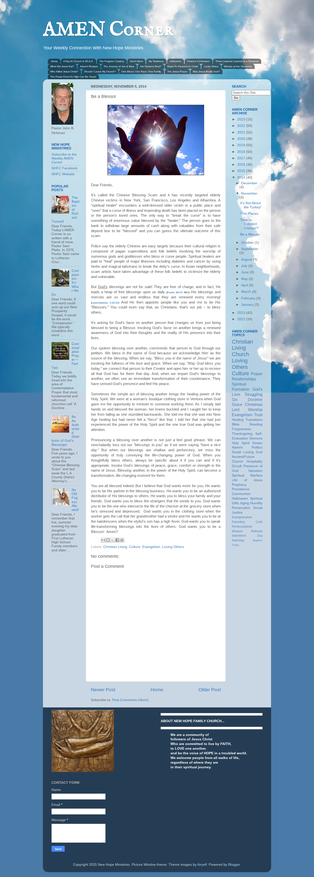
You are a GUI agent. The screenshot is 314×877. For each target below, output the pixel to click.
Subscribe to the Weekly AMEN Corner (64, 158)
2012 (241, 319)
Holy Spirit (240, 443)
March (246, 291)
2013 (241, 313)
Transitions (254, 420)
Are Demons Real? (150, 66)
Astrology (238, 540)
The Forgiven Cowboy (111, 61)
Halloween (175, 61)
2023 (241, 119)
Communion (241, 494)
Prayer (256, 374)
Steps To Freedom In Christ (182, 66)
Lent (235, 409)
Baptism (257, 540)
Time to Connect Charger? (249, 224)
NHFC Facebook (65, 168)
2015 (241, 171)
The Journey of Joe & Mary (119, 66)
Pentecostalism (242, 526)
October (248, 242)
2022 (241, 126)
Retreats (256, 531)
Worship (255, 409)
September (249, 249)
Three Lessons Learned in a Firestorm (237, 61)
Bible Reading (247, 424)
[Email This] (103, 540)
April (245, 285)
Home (54, 61)
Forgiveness (241, 429)
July (244, 266)
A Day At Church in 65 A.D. (78, 61)
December (249, 183)
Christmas (253, 404)
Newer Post (103, 689)
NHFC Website (63, 174)
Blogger (234, 864)
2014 (241, 177)
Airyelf (202, 864)
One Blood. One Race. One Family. (141, 71)
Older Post (209, 689)
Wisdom (237, 531)
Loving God (252, 452)
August (247, 259)
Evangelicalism (242, 517)
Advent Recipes (89, 66)
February (248, 298)
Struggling (253, 394)
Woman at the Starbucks (238, 66)
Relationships (244, 379)
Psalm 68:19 (175, 292)
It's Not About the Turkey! (250, 205)
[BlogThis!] (107, 540)
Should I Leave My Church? (100, 71)
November (249, 193)
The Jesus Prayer (177, 71)
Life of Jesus (247, 480)
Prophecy (239, 485)
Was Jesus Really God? (206, 71)
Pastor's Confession (198, 61)
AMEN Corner (108, 30)
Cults (259, 522)
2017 (241, 158)
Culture (134, 547)
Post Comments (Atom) (130, 700)
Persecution (241, 508)
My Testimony (156, 61)
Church (240, 354)
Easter (257, 443)
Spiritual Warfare (247, 475)
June (245, 272)
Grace (237, 404)
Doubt (236, 452)
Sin (235, 399)
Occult (237, 466)
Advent (237, 447)
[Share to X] (112, 540)
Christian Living (115, 547)
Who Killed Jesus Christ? (64, 71)
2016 (241, 164)
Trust (258, 414)
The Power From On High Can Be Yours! (73, 76)
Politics (257, 447)
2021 (241, 132)
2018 (241, 152)
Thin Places (249, 213)
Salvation (255, 471)
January (248, 304)
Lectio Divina (211, 66)
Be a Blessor (250, 234)
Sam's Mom (136, 61)
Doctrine (255, 399)
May (245, 279)
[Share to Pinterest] (121, 540)
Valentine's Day (247, 535)
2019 (241, 145)
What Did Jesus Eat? (62, 66)
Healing (238, 420)
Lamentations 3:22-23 (105, 302)
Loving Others (173, 547)
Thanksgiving (242, 434)
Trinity (235, 545)
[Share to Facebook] (117, 540)
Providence (240, 489)
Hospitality (254, 461)
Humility (256, 503)
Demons (255, 438)
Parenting (238, 522)
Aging (244, 503)
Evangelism (151, 547)
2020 (241, 139)
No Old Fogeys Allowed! (75, 500)
